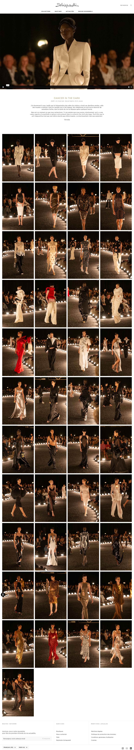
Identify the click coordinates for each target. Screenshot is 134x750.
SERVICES (60, 723)
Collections (45, 11)
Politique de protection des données (103, 734)
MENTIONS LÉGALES (99, 723)
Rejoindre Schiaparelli (63, 740)
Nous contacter (61, 734)
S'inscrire (46, 738)
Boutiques (59, 731)
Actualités (70, 11)
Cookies (94, 740)
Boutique (58, 11)
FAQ (57, 737)
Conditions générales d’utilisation (102, 737)
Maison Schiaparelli (85, 11)
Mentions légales (97, 731)
